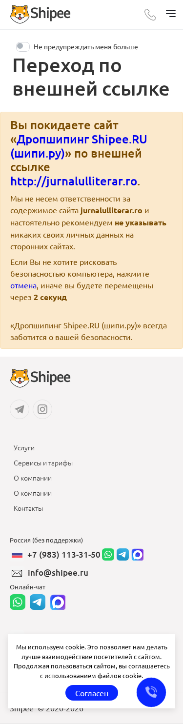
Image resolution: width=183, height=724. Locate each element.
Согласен (91, 693)
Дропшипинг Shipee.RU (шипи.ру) (78, 146)
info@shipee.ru (58, 572)
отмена (23, 285)
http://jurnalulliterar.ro (73, 180)
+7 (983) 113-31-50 (64, 554)
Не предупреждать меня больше (86, 46)
